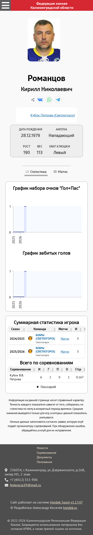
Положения (44, 461)
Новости (42, 447)
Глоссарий (48, 387)
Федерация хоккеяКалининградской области (51, 5)
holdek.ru (70, 507)
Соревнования (46, 452)
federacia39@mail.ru (25, 485)
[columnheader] (17, 329)
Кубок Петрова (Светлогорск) (52, 115)
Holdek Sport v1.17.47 (66, 502)
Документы (44, 457)
